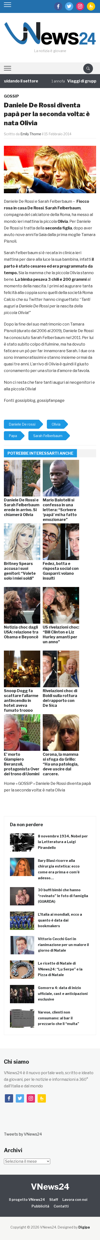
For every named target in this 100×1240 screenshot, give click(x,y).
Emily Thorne (30, 134)
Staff (53, 1199)
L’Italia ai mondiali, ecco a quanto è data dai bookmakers (60, 920)
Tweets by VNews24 (23, 1134)
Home (9, 783)
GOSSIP (11, 96)
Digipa (84, 1227)
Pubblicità (40, 1206)
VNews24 (50, 1187)
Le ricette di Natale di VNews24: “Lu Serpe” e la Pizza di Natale (60, 969)
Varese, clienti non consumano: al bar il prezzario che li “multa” (58, 1018)
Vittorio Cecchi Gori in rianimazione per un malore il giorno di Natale (63, 945)
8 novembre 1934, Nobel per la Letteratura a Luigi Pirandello (63, 842)
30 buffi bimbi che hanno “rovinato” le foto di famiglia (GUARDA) (63, 896)
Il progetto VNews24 (27, 1199)
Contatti (61, 1206)
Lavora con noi (74, 1199)
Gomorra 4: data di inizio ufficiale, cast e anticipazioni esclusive (63, 994)
